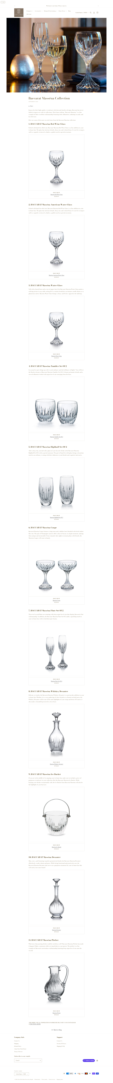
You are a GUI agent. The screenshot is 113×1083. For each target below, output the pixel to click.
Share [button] (31, 106)
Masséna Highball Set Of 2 (56, 517)
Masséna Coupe (56, 600)
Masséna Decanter (56, 930)
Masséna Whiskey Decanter (56, 764)
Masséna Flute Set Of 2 (56, 681)
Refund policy (37, 1079)
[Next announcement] (98, 5)
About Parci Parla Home (20, 1049)
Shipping (16, 1043)
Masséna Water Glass (56, 356)
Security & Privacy (61, 1043)
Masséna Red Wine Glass (57, 194)
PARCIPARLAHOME (35, 1024)
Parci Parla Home (21, 1079)
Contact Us (17, 1041)
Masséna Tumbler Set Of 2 (56, 437)
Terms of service (52, 1079)
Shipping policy (60, 1079)
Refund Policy (17, 1046)
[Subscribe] (40, 1060)
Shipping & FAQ (61, 1046)
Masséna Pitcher (56, 1013)
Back (3, 2)
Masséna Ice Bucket (56, 847)
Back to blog (58, 1030)
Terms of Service (18, 1052)
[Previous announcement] (14, 5)
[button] (30, 11)
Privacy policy (44, 1079)
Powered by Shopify (29, 1079)
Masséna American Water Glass (56, 275)
